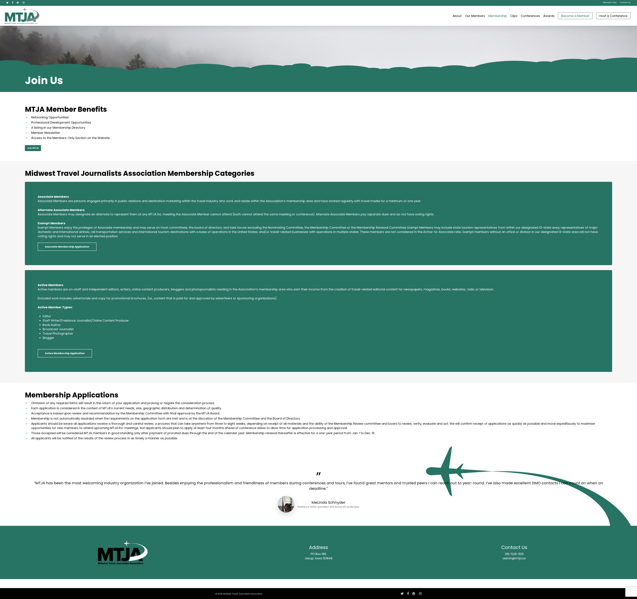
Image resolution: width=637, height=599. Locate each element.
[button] (33, 148)
